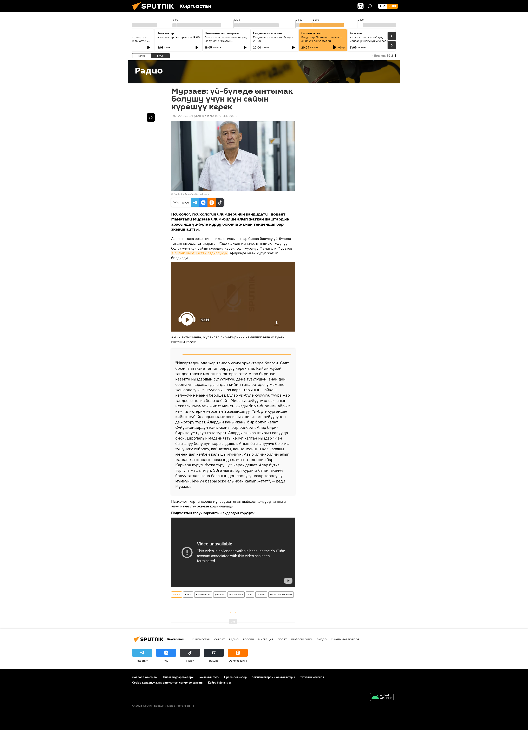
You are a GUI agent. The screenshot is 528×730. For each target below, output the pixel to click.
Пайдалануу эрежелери (177, 677)
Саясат (219, 639)
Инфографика (302, 639)
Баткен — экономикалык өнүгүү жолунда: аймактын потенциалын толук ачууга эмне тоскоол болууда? (226, 43)
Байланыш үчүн (208, 677)
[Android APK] (382, 697)
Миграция (265, 639)
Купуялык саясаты (312, 677)
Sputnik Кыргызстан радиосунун (199, 253)
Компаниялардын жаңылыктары (273, 677)
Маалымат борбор (345, 639)
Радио (176, 594)
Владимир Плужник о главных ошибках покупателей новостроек (321, 41)
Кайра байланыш (219, 682)
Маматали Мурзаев (281, 594)
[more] (151, 117)
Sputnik (178, 194)
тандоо (261, 594)
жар (250, 594)
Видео (322, 639)
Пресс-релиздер (235, 677)
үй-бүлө (219, 594)
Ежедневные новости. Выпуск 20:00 (273, 39)
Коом (188, 594)
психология (236, 594)
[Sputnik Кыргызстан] (154, 11)
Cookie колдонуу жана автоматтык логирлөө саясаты (167, 682)
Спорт (282, 639)
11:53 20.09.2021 (182, 116)
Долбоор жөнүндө (144, 677)
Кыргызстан (203, 594)
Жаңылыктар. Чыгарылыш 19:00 (178, 37)
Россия (248, 639)
